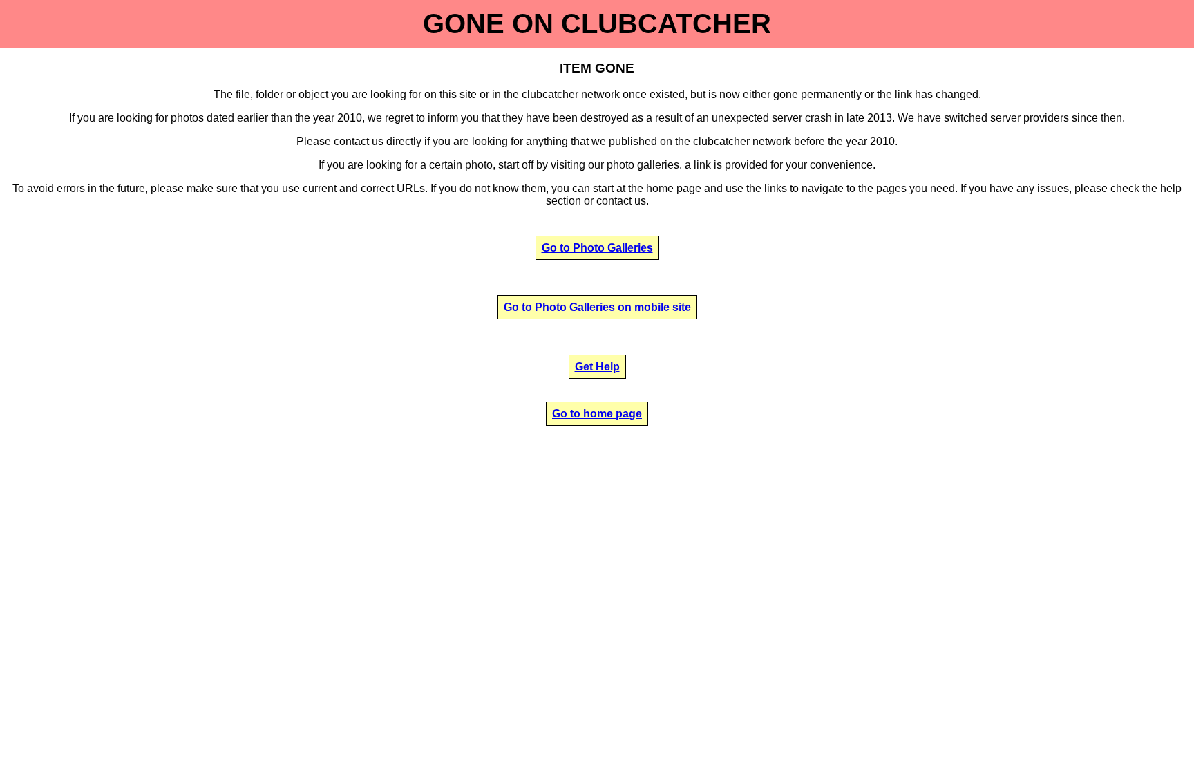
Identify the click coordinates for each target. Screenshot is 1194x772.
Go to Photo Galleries (597, 248)
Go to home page (597, 414)
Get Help (597, 367)
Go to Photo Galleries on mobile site (597, 307)
